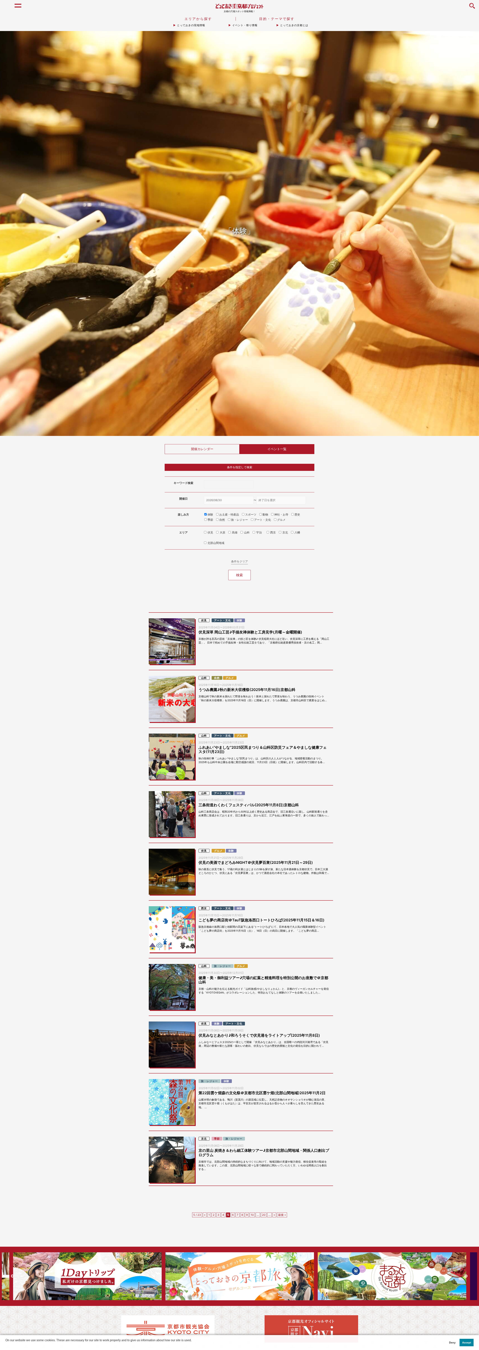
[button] (6, 1345)
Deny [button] (452, 1342)
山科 (247, 532)
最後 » (282, 1215)
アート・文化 (222, 620)
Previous (12, 1276)
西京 (273, 532)
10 (252, 1215)
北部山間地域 (216, 543)
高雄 (234, 532)
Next (466, 1276)
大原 (222, 532)
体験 (239, 620)
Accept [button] (466, 1342)
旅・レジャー (222, 966)
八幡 (297, 532)
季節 (217, 1138)
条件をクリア (239, 561)
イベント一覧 (276, 449)
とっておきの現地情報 (191, 25)
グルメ (229, 677)
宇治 (259, 532)
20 (263, 1215)
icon (472, 8)
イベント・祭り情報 (244, 25)
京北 (285, 532)
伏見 (210, 532)
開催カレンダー (202, 449)
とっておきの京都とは (294, 25)
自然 (217, 677)
